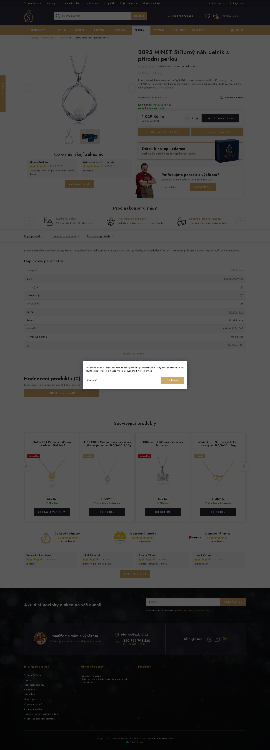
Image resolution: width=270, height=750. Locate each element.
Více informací (145, 370)
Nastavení (91, 380)
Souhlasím (172, 380)
